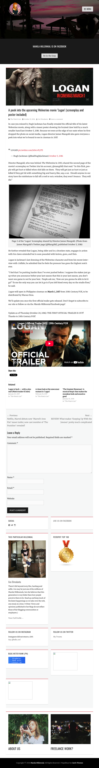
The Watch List (15, 119)
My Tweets (57, 637)
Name (10, 477)
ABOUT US (14, 748)
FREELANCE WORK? (62, 748)
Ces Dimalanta (43, 119)
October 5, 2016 (56, 156)
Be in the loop (49, 56)
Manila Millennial (37, 763)
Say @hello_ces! (14, 640)
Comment (12, 443)
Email (10, 488)
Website (10, 498)
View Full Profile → (16, 618)
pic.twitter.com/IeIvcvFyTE (30, 150)
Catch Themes (77, 763)
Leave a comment (57, 119)
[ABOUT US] (28, 729)
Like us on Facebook (62, 520)
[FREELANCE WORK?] (71, 729)
